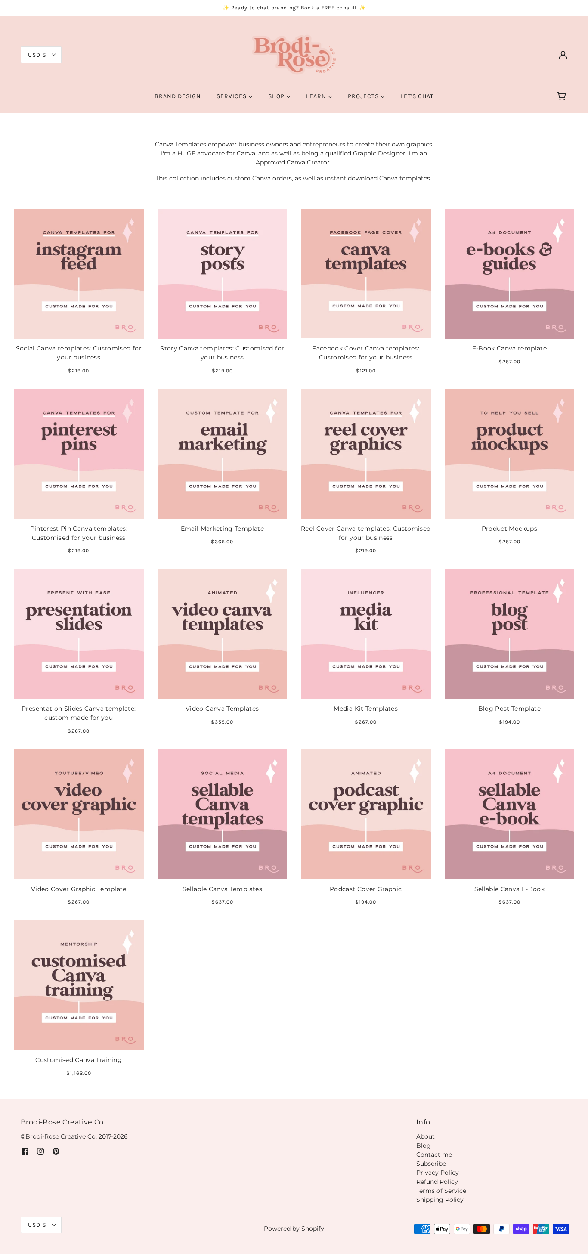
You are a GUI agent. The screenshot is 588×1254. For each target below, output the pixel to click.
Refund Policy (437, 1182)
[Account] (563, 54)
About (425, 1136)
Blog (423, 1145)
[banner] (294, 54)
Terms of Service (441, 1191)
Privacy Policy (437, 1173)
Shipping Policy (440, 1200)
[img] (25, 1151)
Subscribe (431, 1163)
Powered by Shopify (294, 1228)
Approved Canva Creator (293, 162)
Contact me (434, 1154)
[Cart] (562, 96)
